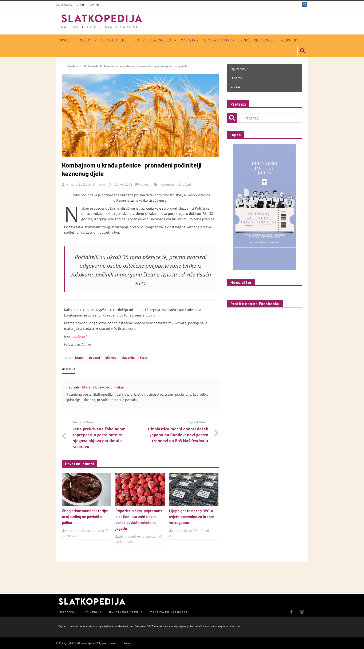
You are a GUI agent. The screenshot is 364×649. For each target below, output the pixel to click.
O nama (81, 4)
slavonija (128, 358)
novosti (94, 358)
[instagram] (305, 4)
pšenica (110, 358)
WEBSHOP (289, 40)
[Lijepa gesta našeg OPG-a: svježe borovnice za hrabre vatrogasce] (193, 489)
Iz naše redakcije (256, 40)
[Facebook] (297, 4)
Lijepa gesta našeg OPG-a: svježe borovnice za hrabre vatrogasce (191, 516)
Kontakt (95, 4)
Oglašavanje (64, 4)
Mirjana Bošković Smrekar (86, 184)
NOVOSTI (66, 40)
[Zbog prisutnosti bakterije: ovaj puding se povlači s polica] (86, 489)
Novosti (93, 66)
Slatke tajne (114, 40)
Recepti (86, 40)
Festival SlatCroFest (152, 40)
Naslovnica (75, 66)
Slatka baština (217, 40)
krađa (79, 358)
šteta (143, 358)
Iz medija (93, 612)
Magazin (188, 40)
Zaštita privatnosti (168, 612)
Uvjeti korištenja (126, 612)
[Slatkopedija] (102, 21)
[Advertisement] (258, 577)
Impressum (68, 612)
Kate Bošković (182, 531)
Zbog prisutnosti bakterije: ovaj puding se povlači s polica (85, 516)
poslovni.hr (81, 336)
